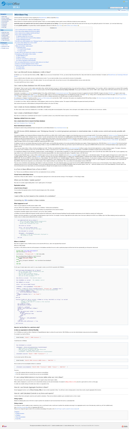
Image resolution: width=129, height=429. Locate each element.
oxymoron (70, 139)
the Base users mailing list (72, 25)
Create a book (5, 44)
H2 (107, 98)
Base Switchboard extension (61, 127)
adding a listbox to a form (70, 381)
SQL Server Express (101, 98)
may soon (36, 94)
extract (27, 93)
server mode (72, 155)
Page (119, 10)
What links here (5, 32)
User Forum (4, 22)
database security (113, 135)
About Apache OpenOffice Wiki (87, 425)
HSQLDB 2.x (111, 93)
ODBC (34, 89)
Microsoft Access (43, 17)
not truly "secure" (91, 136)
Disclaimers (96, 425)
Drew (27, 407)
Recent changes (5, 18)
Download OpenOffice (7, 19)
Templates (4, 25)
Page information (5, 40)
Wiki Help (4, 27)
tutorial (111, 98)
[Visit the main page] (11, 5)
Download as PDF (5, 46)
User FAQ (18, 418)
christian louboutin (74, 408)
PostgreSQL (122, 98)
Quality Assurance (20, 413)
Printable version (5, 37)
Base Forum (59, 25)
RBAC (64, 149)
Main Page (4, 16)
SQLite (116, 98)
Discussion (123, 10)
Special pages (5, 35)
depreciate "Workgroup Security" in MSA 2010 (107, 139)
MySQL (15, 99)
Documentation (5, 21)
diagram (29, 96)
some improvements (73, 148)
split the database (112, 143)
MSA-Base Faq (20, 407)
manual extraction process (61, 93)
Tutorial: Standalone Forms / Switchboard (25, 123)
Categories (17, 411)
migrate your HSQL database (44, 98)
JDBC (87, 94)
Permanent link (5, 38)
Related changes (5, 33)
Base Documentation (20, 417)
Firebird (26, 99)
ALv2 (63, 425)
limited (37, 156)
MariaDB (21, 99)
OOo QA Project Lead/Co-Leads (62, 408)
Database (18, 415)
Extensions (4, 24)
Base (57, 17)
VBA (25, 200)
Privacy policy (78, 425)
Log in (126, 1)
